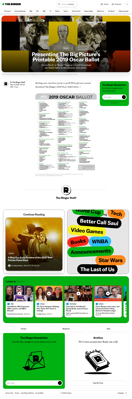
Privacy (17, 393)
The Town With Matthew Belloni (105, 313)
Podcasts (118, 4)
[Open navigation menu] (127, 4)
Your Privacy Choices (27, 393)
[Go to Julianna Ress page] (9, 265)
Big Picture (100, 11)
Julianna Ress (18, 266)
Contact (23, 329)
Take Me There (98, 383)
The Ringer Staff (18, 82)
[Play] (19, 293)
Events (66, 11)
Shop (108, 329)
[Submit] (124, 97)
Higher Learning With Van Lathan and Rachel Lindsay (78, 313)
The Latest (7, 11)
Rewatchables (88, 11)
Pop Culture (73, 304)
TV (50, 11)
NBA (30, 11)
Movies (57, 11)
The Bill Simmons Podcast (15, 314)
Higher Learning (123, 11)
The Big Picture (41, 314)
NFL (37, 11)
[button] (67, 4)
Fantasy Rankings (20, 11)
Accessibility (39, 393)
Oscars (65, 48)
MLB (44, 11)
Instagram (121, 393)
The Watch (111, 11)
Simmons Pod (76, 11)
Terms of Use (9, 393)
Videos (106, 4)
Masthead (66, 329)
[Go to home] (11, 4)
